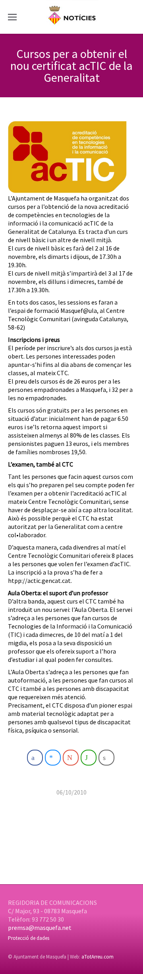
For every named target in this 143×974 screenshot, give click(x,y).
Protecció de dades (28, 938)
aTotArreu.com (97, 956)
